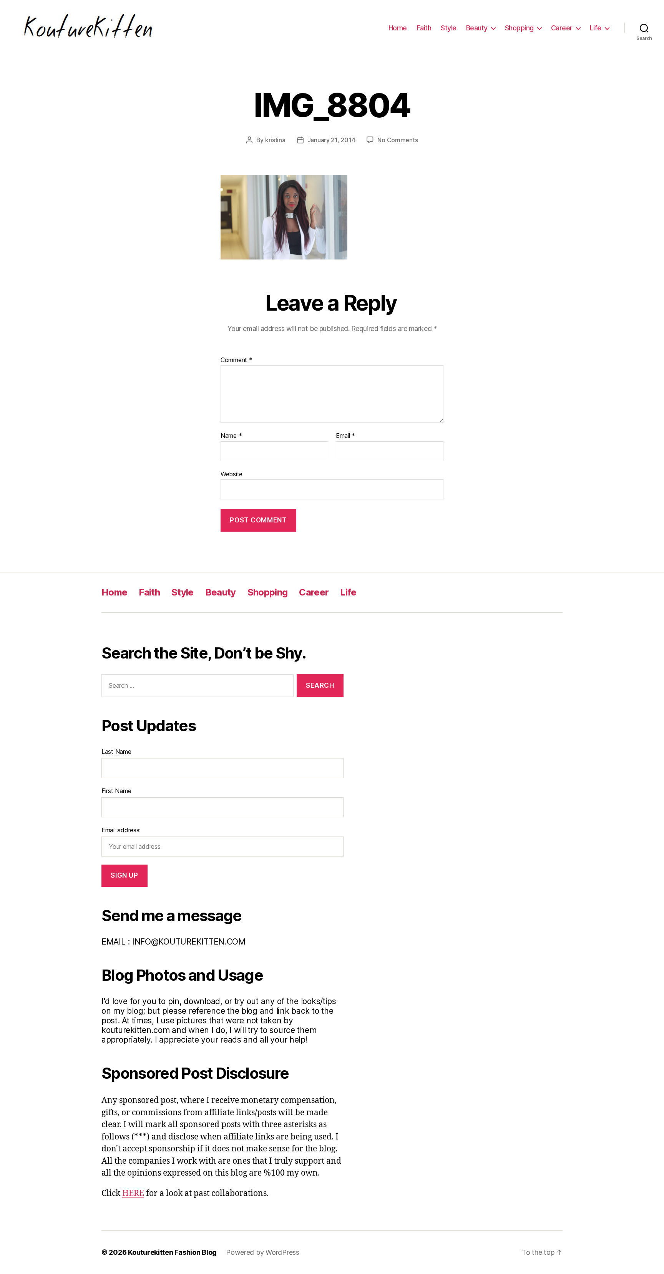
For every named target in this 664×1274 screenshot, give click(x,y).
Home (397, 28)
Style (448, 28)
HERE (133, 1193)
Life (595, 28)
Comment (236, 360)
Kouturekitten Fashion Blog (172, 1252)
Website (231, 473)
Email (345, 435)
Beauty (477, 28)
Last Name (116, 751)
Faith (424, 28)
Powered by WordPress (262, 1252)
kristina (275, 140)
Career (562, 28)
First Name (116, 791)
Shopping (519, 28)
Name (231, 435)
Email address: (121, 830)
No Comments (397, 140)
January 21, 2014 (331, 140)
